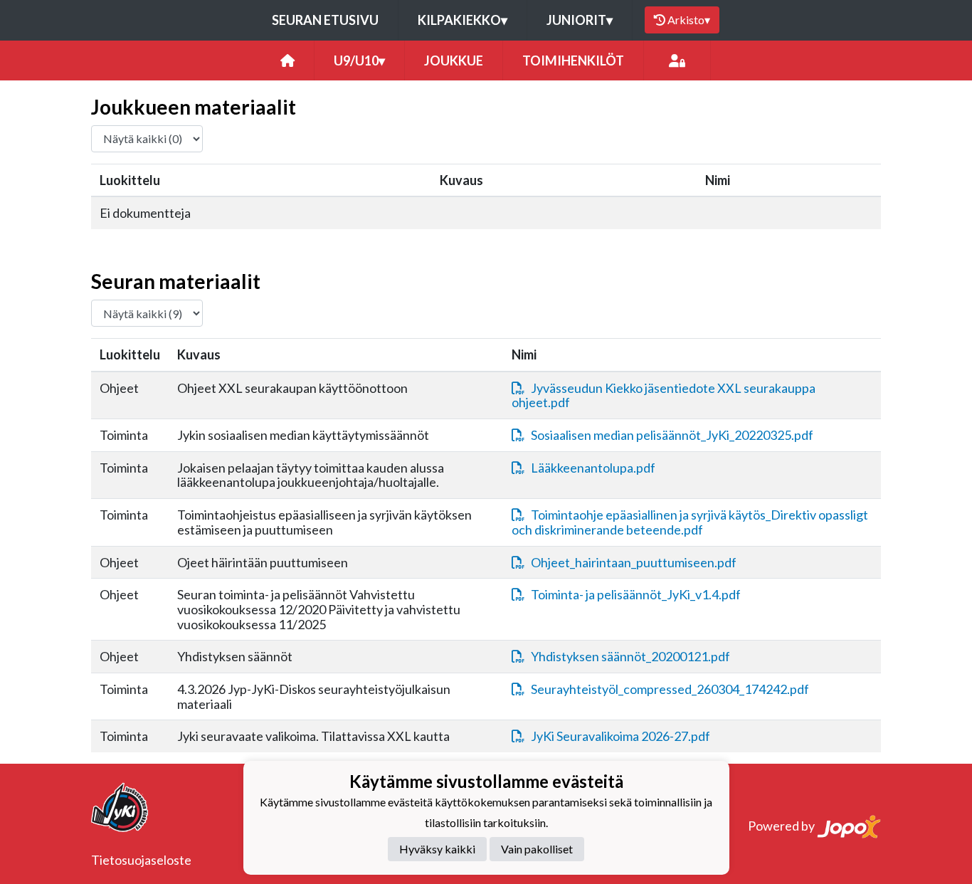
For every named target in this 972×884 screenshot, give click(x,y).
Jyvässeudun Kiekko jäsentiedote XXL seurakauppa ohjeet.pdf (663, 395)
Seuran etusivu (325, 20)
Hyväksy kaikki (437, 849)
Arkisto (688, 19)
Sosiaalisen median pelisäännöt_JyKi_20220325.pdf (672, 435)
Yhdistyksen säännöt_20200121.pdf (630, 656)
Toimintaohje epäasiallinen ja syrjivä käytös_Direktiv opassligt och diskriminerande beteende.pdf (690, 522)
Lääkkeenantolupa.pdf (593, 467)
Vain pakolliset (537, 849)
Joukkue (453, 60)
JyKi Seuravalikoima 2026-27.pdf (620, 736)
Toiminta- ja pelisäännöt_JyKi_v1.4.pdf (636, 594)
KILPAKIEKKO (462, 20)
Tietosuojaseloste (141, 860)
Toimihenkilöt (573, 60)
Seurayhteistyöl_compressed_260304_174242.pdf (670, 689)
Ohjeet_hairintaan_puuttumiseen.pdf (633, 562)
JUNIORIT (579, 20)
